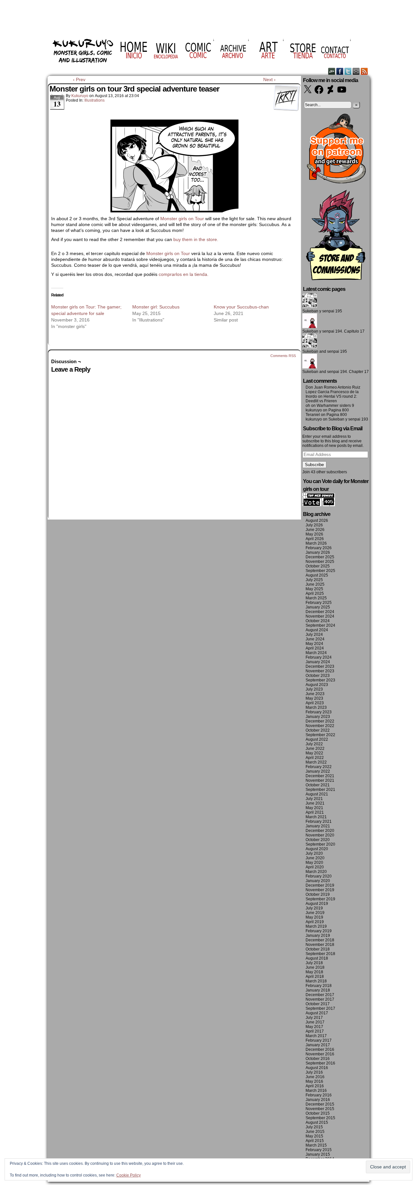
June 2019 (315, 912)
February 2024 (319, 657)
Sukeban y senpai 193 (348, 419)
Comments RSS (283, 356)
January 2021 (318, 826)
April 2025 (315, 593)
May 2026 (314, 534)
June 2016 (315, 1077)
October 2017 (318, 1004)
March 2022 (316, 762)
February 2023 (319, 712)
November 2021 (320, 780)
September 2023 (320, 680)
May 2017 (314, 1026)
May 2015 (314, 1136)
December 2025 (320, 557)
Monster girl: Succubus (156, 306)
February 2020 (319, 876)
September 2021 (320, 789)
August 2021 (317, 794)
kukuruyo (79, 95)
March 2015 (316, 1145)
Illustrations (94, 100)
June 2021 (315, 803)
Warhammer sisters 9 (335, 405)
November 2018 (320, 944)
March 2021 (316, 817)
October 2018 (318, 949)
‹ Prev (79, 79)
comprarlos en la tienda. (184, 274)
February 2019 (319, 931)
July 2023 (314, 689)
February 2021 (319, 821)
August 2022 (317, 739)
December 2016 (320, 1049)
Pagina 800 (338, 410)
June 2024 (315, 639)
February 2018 (319, 985)
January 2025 (318, 607)
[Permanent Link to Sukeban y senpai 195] (309, 306)
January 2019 (318, 935)
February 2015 (319, 1150)
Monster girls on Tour (182, 218)
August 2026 (317, 520)
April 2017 (315, 1031)
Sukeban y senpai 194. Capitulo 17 (333, 331)
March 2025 (316, 598)
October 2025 (318, 566)
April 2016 (315, 1086)
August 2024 (317, 630)
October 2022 (318, 730)
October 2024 (318, 621)
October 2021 (318, 785)
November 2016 (320, 1054)
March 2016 (316, 1090)
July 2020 (314, 853)
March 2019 (316, 926)
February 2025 (319, 602)
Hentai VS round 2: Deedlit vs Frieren (331, 398)
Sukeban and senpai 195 (324, 351)
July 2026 (314, 525)
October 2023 (318, 675)
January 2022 (318, 771)
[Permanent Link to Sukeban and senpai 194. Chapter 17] (309, 367)
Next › (269, 79)
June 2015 (315, 1131)
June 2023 (315, 694)
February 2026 (319, 548)
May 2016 (314, 1081)
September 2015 (320, 1118)
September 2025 (320, 570)
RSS (364, 71)
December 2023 (320, 666)
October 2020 (318, 839)
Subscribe (314, 464)
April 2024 (315, 648)
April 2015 (315, 1140)
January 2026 (318, 552)
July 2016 (314, 1072)
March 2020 (316, 871)
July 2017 (314, 1017)
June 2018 (315, 967)
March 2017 (316, 1036)
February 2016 (319, 1095)
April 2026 (315, 538)
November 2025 (320, 561)
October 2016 (318, 1058)
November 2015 (320, 1108)
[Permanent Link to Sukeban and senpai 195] (309, 347)
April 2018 (315, 976)
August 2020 (317, 849)
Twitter (348, 71)
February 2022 (319, 766)
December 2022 (320, 721)
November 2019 (320, 890)
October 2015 (318, 1113)
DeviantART (332, 71)
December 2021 (320, 776)
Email (356, 71)
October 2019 (318, 894)
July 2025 (314, 580)
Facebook (340, 71)
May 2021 (314, 808)
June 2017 (315, 1022)
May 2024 (314, 643)
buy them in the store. (196, 239)
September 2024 (320, 625)
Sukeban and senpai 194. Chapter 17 (335, 371)
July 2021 (314, 798)
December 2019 (320, 885)
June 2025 (315, 584)
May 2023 (314, 698)
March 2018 (316, 981)
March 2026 (316, 543)
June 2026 (315, 529)
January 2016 (318, 1099)
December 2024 (320, 611)
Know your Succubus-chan (241, 306)
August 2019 (317, 903)
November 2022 (320, 725)
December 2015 (320, 1104)
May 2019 (314, 917)
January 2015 (318, 1154)
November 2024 (320, 616)
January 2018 (318, 990)
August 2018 (317, 958)
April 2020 (315, 867)
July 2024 (314, 634)
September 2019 (320, 899)
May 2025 (314, 589)
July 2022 (314, 744)
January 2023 (318, 716)
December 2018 (320, 940)
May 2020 (314, 862)
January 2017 (318, 1045)
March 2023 (316, 707)
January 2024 (318, 662)
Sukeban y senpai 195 (322, 311)
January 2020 (318, 880)
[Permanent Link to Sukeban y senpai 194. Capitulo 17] (309, 326)
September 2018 (320, 953)
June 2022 (315, 748)
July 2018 (314, 963)
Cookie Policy (128, 1175)
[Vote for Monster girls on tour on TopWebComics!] (318, 505)
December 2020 (320, 830)
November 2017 (320, 999)
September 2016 (320, 1063)
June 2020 (315, 858)
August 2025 (317, 575)
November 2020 (320, 835)
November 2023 (320, 671)
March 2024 (316, 652)
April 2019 (315, 922)
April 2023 (315, 703)
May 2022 (314, 753)
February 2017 (319, 1040)
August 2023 (317, 684)
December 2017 (320, 994)
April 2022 (315, 757)
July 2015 (314, 1127)
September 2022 (320, 735)
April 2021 (315, 812)
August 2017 (317, 1013)
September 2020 (320, 844)
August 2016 (317, 1067)
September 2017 (320, 1008)
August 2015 (317, 1122)
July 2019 (314, 908)
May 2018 (314, 972)
